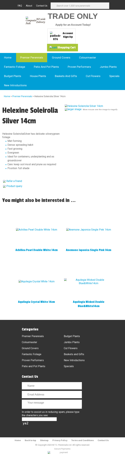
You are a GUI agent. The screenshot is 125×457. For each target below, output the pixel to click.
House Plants (38, 76)
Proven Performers (79, 66)
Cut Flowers (93, 76)
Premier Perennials (31, 57)
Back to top (30, 440)
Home (7, 57)
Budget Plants (12, 76)
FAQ (20, 5)
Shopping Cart (66, 47)
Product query (14, 186)
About (29, 5)
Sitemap (44, 440)
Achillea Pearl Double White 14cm (36, 250)
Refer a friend (14, 181)
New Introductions (15, 85)
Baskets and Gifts (66, 76)
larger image (74, 109)
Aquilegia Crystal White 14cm (36, 302)
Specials (114, 76)
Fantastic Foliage (14, 66)
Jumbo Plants (108, 66)
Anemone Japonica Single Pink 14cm (88, 250)
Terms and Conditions (82, 440)
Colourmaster (87, 57)
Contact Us (41, 5)
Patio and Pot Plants (46, 66)
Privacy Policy (59, 440)
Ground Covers (61, 57)
